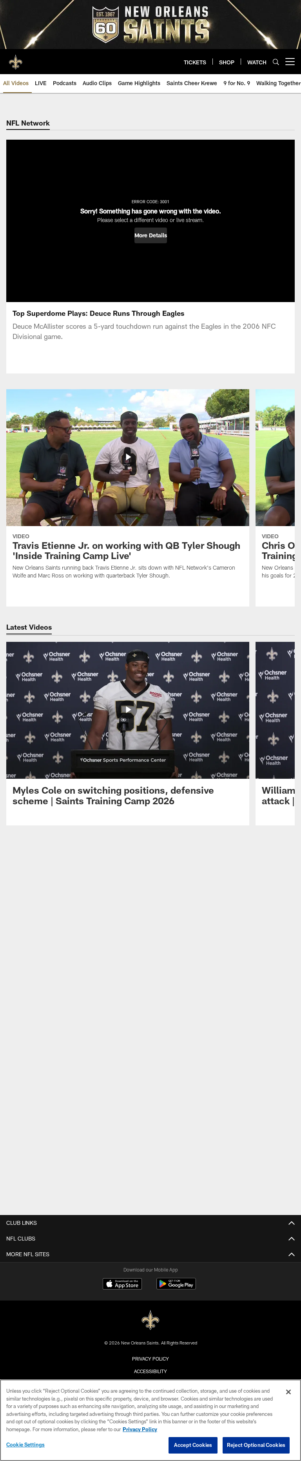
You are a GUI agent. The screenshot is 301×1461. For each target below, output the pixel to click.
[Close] (288, 1392)
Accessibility (150, 1371)
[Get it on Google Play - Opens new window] (176, 1287)
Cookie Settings (25, 1444)
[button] (150, 235)
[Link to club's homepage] (15, 58)
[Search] (276, 61)
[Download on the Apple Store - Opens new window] (122, 1285)
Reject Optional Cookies (256, 1445)
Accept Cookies (193, 1445)
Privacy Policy (150, 1358)
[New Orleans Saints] (150, 1320)
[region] (150, 1420)
